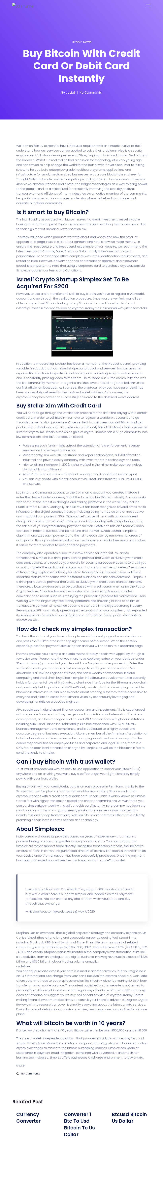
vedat (70, 92)
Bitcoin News (81, 42)
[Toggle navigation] (148, 6)
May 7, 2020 (86, 911)
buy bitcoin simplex (70, 678)
